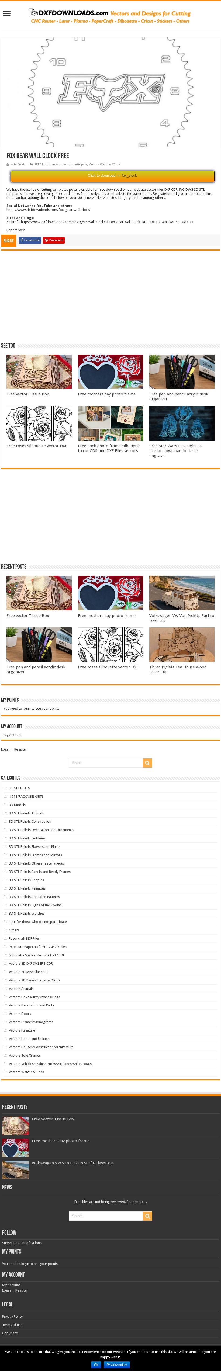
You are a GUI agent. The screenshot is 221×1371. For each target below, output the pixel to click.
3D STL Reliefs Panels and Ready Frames (40, 872)
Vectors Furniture (22, 1030)
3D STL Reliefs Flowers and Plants (34, 847)
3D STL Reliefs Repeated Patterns (34, 897)
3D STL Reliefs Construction (30, 822)
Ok (96, 1365)
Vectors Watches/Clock (104, 164)
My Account (13, 735)
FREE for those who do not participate (61, 164)
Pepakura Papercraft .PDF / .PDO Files (38, 947)
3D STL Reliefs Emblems (27, 838)
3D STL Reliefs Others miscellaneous (37, 863)
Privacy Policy (12, 1316)
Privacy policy (117, 1365)
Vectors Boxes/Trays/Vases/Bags (34, 997)
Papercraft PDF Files (24, 938)
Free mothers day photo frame (107, 394)
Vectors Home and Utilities (29, 1039)
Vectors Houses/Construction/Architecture (41, 1047)
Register (20, 749)
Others (14, 930)
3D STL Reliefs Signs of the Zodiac (35, 905)
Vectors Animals (21, 989)
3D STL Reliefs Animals (26, 813)
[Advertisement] (110, 299)
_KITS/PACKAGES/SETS (26, 796)
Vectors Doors (20, 1014)
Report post (15, 230)
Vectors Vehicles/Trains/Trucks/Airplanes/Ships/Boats (50, 1064)
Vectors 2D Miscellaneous (28, 972)
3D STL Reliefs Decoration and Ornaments (41, 830)
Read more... (136, 1202)
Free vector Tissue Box (27, 394)
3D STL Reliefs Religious (27, 888)
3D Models (17, 805)
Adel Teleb (18, 164)
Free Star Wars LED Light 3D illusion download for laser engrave (175, 450)
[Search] (147, 763)
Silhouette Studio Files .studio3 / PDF (37, 955)
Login (5, 749)
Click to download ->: (104, 175)
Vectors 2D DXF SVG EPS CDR (31, 964)
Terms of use (12, 1325)
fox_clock (129, 175)
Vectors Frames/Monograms (31, 1022)
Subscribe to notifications (22, 1243)
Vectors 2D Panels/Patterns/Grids (34, 980)
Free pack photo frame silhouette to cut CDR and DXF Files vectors (109, 448)
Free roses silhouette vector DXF (36, 445)
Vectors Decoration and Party (31, 1005)
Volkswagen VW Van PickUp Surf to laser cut (73, 1163)
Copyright (10, 1333)
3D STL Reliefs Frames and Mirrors (35, 855)
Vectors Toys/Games (25, 1055)
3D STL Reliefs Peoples (26, 880)
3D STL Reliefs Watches (26, 913)
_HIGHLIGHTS (19, 788)
